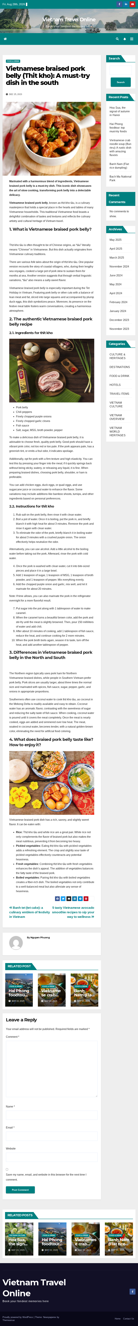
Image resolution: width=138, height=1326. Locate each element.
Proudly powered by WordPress (18, 1317)
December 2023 (119, 320)
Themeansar (8, 1320)
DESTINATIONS (120, 367)
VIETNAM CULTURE (17, 1235)
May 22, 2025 (51, 1250)
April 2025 (116, 248)
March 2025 (117, 257)
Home (117, 1318)
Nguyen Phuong (40, 937)
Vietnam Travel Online (68, 19)
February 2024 (119, 302)
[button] (117, 38)
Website (11, 1148)
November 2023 (119, 328)
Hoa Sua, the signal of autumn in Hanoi (120, 111)
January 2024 (118, 311)
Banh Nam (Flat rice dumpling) (118, 1244)
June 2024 (116, 275)
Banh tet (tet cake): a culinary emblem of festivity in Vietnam (29, 912)
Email (10, 1127)
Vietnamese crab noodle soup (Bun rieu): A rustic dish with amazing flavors (120, 148)
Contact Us (128, 1318)
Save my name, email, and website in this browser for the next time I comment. (46, 1177)
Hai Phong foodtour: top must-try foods (118, 128)
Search (114, 58)
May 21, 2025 (118, 1250)
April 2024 (116, 293)
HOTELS (115, 384)
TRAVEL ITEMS (119, 393)
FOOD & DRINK (13, 61)
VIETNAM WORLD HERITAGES (118, 431)
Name (10, 1106)
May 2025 (116, 239)
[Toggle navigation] (131, 39)
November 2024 (119, 266)
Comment (12, 1036)
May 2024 (116, 284)
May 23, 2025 (18, 1250)
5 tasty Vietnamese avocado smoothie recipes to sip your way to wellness (73, 912)
